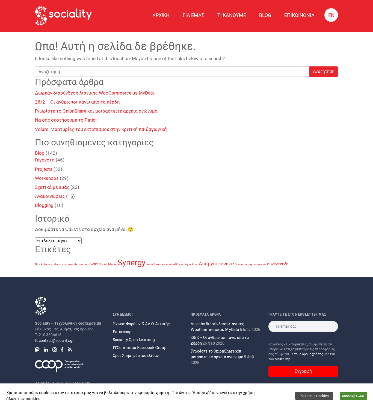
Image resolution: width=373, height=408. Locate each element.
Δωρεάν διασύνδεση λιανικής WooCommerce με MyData (95, 93)
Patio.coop (122, 331)
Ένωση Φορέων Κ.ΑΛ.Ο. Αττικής (141, 323)
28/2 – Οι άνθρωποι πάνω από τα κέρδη (77, 102)
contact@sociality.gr (56, 340)
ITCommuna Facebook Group (139, 347)
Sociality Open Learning (134, 339)
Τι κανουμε (231, 15)
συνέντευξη (278, 264)
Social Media (108, 264)
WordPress (176, 264)
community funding (75, 264)
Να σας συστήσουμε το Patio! (66, 120)
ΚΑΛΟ (233, 264)
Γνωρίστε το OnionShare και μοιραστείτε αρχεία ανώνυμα (96, 111)
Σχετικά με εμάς (52, 187)
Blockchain (42, 264)
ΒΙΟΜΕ (223, 264)
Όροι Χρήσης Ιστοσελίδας (136, 355)
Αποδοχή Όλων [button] (353, 396)
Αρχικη (161, 15)
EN (331, 15)
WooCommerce (157, 264)
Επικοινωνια (299, 15)
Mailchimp (282, 359)
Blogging (44, 205)
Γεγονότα (45, 160)
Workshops (47, 178)
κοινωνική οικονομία (252, 264)
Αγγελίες (191, 264)
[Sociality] (63, 16)
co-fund (56, 264)
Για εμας (193, 15)
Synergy (132, 262)
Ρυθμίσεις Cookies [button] (314, 396)
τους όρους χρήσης (309, 354)
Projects (43, 169)
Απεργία (208, 263)
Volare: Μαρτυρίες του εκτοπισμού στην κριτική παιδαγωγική (101, 129)
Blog (265, 15)
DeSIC (94, 264)
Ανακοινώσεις (50, 196)
